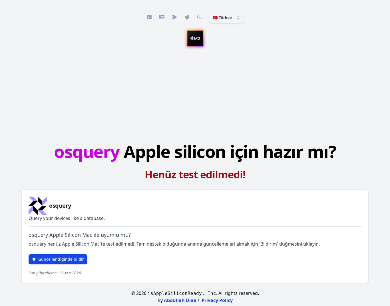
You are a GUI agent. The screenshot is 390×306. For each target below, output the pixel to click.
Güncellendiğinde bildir (61, 259)
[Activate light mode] (199, 17)
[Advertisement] (195, 95)
